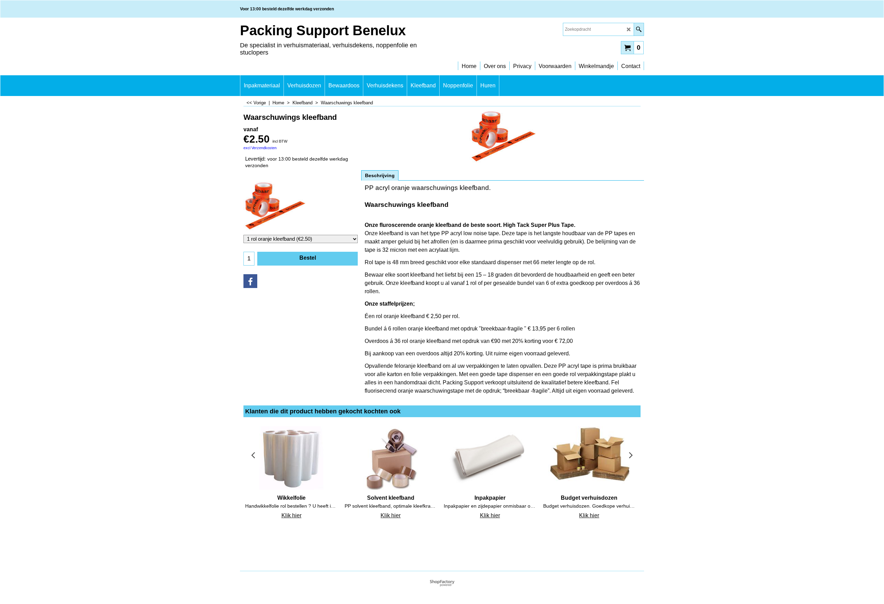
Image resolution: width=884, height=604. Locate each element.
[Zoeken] (639, 29)
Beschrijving (380, 175)
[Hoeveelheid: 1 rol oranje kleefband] (300, 207)
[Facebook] (250, 281)
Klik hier (291, 515)
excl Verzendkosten (260, 148)
